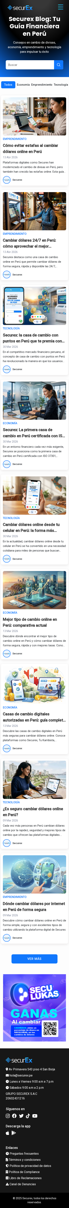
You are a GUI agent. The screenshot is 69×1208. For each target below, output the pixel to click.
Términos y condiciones (24, 1160)
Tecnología (61, 84)
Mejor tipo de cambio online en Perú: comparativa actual (30, 622)
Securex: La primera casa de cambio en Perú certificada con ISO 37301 (34, 433)
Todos (8, 84)
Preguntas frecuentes (24, 1153)
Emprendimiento (41, 84)
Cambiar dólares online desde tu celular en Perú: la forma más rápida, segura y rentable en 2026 (32, 528)
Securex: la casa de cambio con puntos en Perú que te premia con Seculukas (32, 338)
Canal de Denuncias (22, 1184)
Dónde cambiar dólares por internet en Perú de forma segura (34, 906)
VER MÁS (34, 959)
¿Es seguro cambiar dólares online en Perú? (33, 812)
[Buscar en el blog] (58, 64)
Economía (23, 84)
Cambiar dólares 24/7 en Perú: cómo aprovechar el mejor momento (29, 243)
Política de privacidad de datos (30, 1166)
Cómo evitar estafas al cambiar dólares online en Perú (30, 148)
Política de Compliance (24, 1172)
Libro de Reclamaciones (25, 1178)
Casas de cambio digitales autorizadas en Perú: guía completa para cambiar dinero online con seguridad (34, 717)
